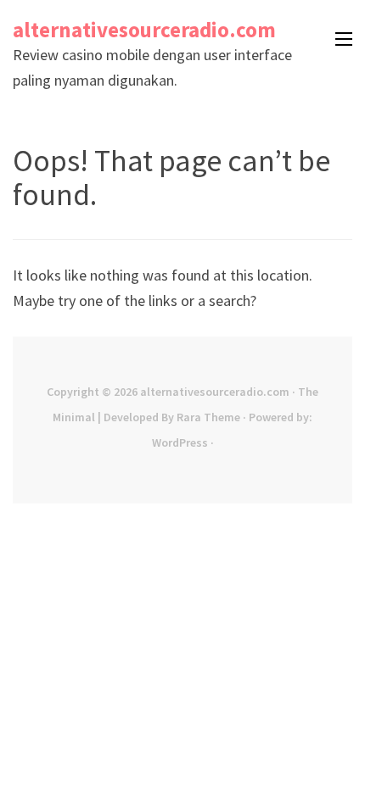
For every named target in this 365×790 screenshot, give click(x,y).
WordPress (180, 442)
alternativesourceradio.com (144, 29)
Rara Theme (208, 417)
